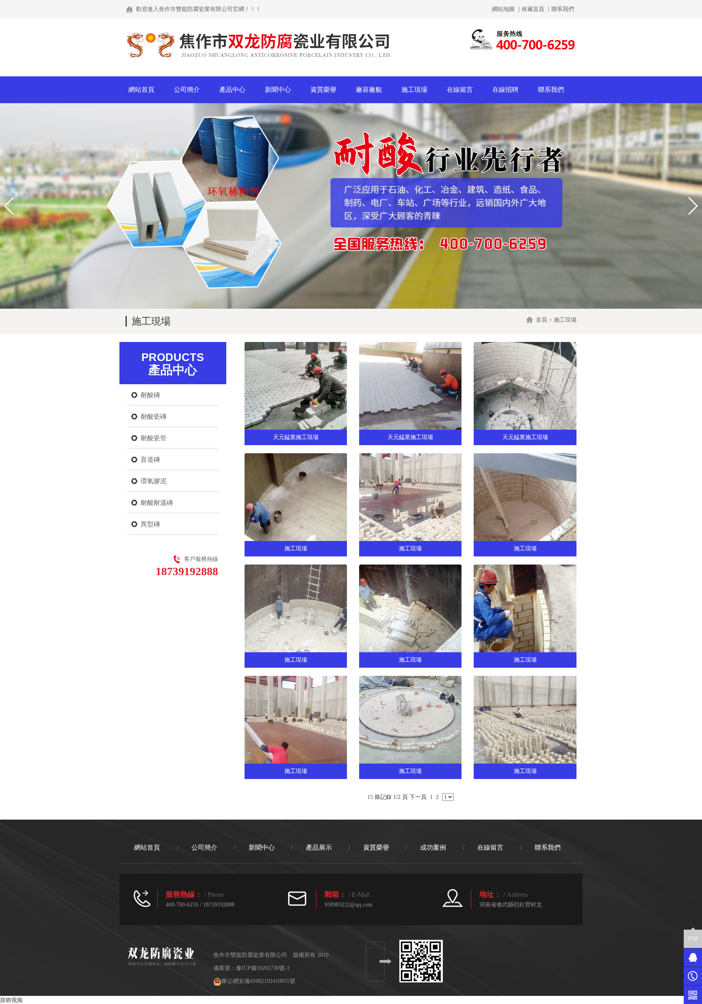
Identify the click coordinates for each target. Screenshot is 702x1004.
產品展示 (319, 847)
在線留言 (460, 89)
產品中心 (232, 89)
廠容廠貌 (369, 89)
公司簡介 (187, 89)
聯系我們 (562, 9)
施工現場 (414, 89)
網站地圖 (503, 9)
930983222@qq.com (349, 905)
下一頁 (418, 797)
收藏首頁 (533, 9)
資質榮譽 (323, 89)
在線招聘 (505, 89)
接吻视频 (11, 1000)
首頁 (541, 320)
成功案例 (433, 847)
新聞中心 (278, 89)
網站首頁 (141, 89)
